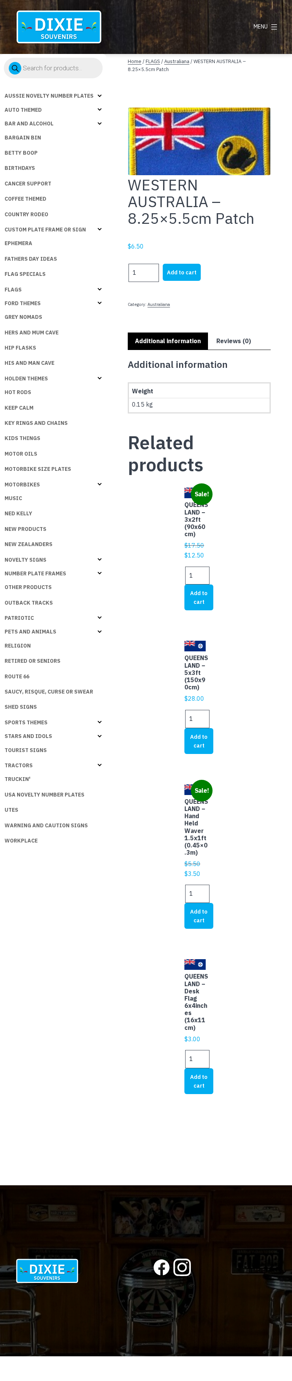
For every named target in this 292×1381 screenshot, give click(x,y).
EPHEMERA (18, 243)
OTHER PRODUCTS (28, 587)
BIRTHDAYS (20, 168)
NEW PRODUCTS (25, 529)
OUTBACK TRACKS (29, 602)
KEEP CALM (19, 407)
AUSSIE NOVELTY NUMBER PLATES (49, 95)
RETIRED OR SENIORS (32, 660)
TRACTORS (19, 765)
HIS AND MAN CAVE (29, 363)
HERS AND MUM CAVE (32, 332)
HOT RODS (18, 392)
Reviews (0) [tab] (233, 341)
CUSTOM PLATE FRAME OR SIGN (45, 229)
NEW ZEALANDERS (28, 544)
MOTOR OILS (21, 453)
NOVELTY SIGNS (25, 559)
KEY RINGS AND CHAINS (36, 423)
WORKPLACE (21, 840)
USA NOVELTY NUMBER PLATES (44, 794)
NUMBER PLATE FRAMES (35, 573)
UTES (11, 809)
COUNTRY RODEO (26, 214)
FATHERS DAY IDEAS (31, 258)
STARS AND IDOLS (28, 736)
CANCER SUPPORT (28, 183)
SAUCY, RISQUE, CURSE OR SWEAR (49, 691)
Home (134, 61)
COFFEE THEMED (25, 198)
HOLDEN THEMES (26, 378)
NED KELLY (18, 513)
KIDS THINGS (22, 438)
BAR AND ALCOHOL (29, 123)
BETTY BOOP (21, 152)
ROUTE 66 (17, 676)
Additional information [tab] (168, 341)
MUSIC (13, 498)
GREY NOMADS (23, 317)
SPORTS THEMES (26, 722)
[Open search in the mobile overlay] (53, 68)
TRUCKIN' (17, 779)
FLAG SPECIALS (25, 274)
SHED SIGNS (21, 706)
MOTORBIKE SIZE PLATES (38, 469)
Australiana (176, 61)
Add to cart (182, 272)
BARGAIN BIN (23, 137)
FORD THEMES (23, 303)
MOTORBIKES (22, 484)
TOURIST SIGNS (26, 750)
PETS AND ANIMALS (30, 631)
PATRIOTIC (19, 617)
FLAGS (13, 289)
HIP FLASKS (20, 347)
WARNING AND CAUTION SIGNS (46, 825)
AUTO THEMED (23, 109)
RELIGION (18, 645)
